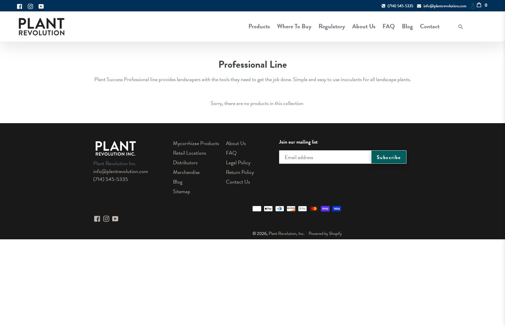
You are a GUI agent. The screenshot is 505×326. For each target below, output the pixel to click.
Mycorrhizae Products (196, 143)
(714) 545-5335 (400, 6)
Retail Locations (189, 153)
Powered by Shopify (325, 233)
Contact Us (238, 182)
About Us (364, 26)
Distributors (185, 162)
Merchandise (186, 172)
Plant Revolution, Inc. (287, 233)
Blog (407, 26)
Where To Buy (294, 26)
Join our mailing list (298, 142)
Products (259, 26)
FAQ (389, 26)
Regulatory (332, 26)
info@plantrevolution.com (444, 6)
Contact (430, 26)
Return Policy (240, 172)
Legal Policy (238, 162)
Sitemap (181, 191)
